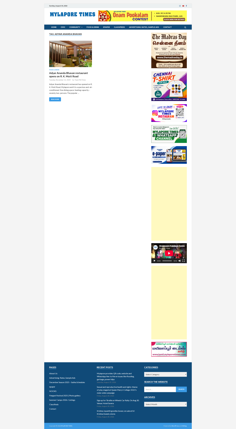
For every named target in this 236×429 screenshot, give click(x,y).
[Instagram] (180, 6)
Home (54, 27)
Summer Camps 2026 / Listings (62, 400)
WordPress (175, 426)
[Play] (154, 261)
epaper (106, 27)
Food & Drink (93, 27)
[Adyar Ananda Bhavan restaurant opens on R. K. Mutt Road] (71, 55)
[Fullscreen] (183, 261)
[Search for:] (165, 389)
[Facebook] (186, 6)
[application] (169, 253)
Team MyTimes (80, 80)
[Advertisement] (169, 204)
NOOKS (52, 391)
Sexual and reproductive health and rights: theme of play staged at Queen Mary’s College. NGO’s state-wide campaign (117, 390)
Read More (55, 99)
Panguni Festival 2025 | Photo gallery (64, 395)
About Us (53, 373)
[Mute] (179, 261)
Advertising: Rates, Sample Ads (144, 27)
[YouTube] (183, 6)
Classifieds (119, 27)
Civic (63, 27)
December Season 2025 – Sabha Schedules (67, 382)
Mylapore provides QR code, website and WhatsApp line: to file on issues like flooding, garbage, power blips (115, 376)
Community (74, 27)
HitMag (184, 426)
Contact (167, 27)
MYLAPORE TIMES (66, 426)
